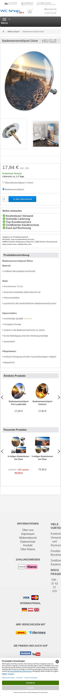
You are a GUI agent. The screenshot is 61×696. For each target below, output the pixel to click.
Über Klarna (28, 549)
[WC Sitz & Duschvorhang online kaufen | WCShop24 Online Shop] (12, 11)
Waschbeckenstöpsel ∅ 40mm (19, 183)
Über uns (27, 530)
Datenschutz (27, 541)
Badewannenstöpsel (14, 189)
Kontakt (27, 545)
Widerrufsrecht (28, 537)
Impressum (27, 533)
